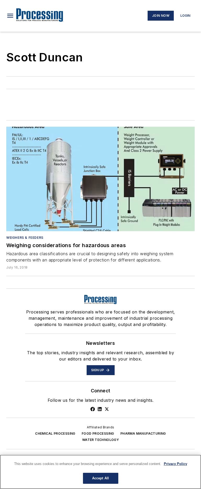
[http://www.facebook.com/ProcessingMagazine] (92, 409)
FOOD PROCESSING (98, 433)
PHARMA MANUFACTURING (143, 433)
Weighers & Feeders (24, 238)
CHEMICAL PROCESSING (55, 433)
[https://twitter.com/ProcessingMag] (106, 409)
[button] (10, 16)
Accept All (100, 478)
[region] (100, 472)
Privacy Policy (175, 464)
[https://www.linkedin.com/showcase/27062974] (99, 409)
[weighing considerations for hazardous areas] (100, 179)
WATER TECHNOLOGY (100, 440)
